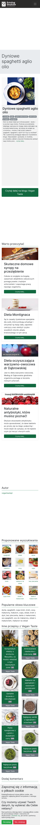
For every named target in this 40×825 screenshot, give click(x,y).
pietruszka (32, 116)
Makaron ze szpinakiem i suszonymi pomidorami (30, 685)
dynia (12, 116)
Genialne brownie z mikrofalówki (10, 697)
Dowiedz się (15, 815)
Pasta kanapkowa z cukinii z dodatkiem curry (10, 733)
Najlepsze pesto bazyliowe (30, 749)
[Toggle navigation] (35, 4)
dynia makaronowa (21, 116)
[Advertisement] (20, 30)
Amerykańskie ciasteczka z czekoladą (30, 651)
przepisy (6, 119)
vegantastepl (7, 493)
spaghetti (13, 119)
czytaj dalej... (20, 141)
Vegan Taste (10, 671)
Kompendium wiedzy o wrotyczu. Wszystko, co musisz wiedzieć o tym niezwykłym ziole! (10, 658)
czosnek (6, 116)
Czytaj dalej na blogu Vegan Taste (20, 192)
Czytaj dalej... (20, 292)
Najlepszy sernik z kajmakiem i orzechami (30, 720)
